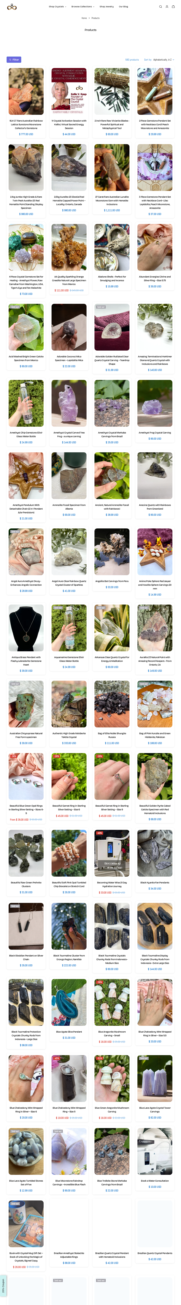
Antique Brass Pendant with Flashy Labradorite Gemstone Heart (26, 661)
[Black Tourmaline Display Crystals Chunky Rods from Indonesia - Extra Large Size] (154, 926)
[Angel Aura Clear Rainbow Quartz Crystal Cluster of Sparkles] (69, 551)
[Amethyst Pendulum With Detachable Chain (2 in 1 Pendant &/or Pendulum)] (26, 475)
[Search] (160, 6)
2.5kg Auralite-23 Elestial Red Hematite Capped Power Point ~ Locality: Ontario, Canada (69, 200)
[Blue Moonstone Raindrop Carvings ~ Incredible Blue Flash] (69, 1151)
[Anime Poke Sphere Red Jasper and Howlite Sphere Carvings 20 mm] (154, 551)
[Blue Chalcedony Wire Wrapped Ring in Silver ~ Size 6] (26, 1078)
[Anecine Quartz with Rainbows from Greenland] (154, 475)
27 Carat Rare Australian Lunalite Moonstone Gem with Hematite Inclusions (112, 200)
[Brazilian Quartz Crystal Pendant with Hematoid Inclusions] (111, 1223)
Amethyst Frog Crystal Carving (155, 432)
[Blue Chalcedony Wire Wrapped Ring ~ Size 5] (69, 1078)
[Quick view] (39, 75)
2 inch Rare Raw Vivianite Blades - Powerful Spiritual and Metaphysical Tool (112, 124)
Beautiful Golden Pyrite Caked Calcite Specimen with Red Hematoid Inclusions (154, 809)
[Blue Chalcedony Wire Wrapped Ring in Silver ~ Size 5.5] (154, 1002)
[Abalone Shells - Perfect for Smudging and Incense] (111, 247)
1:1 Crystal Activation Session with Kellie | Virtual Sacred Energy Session (69, 124)
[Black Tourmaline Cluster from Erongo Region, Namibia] (69, 926)
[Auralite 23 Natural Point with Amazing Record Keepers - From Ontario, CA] (154, 628)
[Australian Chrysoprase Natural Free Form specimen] (26, 704)
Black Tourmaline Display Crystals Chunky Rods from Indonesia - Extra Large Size (154, 959)
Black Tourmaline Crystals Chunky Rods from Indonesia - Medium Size (112, 959)
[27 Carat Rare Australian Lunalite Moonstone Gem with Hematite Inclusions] (111, 167)
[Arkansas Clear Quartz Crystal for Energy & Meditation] (111, 628)
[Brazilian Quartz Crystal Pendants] (154, 1223)
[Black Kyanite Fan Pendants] (154, 853)
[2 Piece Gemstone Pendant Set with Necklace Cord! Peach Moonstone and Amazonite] (154, 91)
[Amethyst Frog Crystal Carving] (154, 403)
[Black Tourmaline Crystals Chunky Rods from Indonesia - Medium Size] (111, 926)
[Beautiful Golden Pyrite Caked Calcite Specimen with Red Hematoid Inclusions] (154, 776)
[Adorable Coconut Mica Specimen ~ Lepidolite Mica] (69, 327)
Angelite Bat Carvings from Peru (112, 581)
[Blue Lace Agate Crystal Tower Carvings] (154, 1078)
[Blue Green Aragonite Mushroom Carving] (111, 1078)
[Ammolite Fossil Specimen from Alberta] (69, 475)
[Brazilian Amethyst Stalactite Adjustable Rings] (69, 1223)
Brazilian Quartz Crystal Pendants (155, 1253)
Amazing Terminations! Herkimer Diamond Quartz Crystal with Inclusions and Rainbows (155, 360)
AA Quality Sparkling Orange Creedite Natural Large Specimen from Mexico (69, 280)
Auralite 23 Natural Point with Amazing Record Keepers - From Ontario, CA (154, 661)
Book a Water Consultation (155, 1180)
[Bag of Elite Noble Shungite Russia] (111, 704)
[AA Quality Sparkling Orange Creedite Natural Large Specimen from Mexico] (69, 247)
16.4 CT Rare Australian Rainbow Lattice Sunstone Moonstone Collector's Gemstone (26, 124)
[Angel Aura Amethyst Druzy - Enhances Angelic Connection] (26, 551)
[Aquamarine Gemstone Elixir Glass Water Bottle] (69, 628)
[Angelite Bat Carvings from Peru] (111, 551)
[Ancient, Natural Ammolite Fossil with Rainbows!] (111, 475)
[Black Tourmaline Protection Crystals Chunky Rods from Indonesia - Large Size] (26, 1002)
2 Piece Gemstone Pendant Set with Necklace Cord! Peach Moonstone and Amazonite (155, 124)
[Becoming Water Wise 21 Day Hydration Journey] (111, 853)
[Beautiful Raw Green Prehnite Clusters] (26, 853)
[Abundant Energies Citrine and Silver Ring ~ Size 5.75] (154, 247)
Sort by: (148, 59)
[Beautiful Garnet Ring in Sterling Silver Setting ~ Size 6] (69, 776)
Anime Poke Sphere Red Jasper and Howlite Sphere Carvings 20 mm (154, 585)
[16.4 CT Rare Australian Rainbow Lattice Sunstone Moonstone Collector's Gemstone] (26, 91)
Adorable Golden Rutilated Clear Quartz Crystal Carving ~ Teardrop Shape (111, 360)
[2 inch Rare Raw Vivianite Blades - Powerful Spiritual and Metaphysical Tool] (111, 91)
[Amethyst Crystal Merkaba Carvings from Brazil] (111, 403)
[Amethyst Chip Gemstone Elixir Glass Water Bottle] (26, 403)
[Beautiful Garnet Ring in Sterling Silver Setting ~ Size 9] (111, 776)
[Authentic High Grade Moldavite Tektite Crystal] (69, 704)
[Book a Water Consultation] (154, 1151)
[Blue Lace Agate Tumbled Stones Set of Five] (26, 1151)
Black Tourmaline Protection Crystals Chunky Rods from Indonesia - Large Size (26, 1035)
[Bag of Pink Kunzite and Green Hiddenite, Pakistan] (154, 704)
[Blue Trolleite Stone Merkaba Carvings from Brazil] (111, 1151)
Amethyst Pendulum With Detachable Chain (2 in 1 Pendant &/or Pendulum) (26, 509)
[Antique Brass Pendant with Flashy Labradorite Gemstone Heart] (26, 628)
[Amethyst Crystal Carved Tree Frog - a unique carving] (69, 403)
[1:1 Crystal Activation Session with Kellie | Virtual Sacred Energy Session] (69, 91)
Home (84, 18)
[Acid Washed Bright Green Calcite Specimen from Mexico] (26, 327)
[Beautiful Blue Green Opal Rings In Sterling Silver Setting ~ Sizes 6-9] (26, 776)
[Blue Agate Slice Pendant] (69, 1002)
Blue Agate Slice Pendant (69, 1031)
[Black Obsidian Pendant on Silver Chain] (26, 926)
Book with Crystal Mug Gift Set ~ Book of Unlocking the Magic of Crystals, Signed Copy (26, 1257)
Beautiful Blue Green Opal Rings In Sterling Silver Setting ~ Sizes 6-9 (26, 809)
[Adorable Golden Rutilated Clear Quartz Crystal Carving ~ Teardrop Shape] (111, 327)
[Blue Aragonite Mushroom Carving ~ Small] (111, 1002)
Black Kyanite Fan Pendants (154, 882)
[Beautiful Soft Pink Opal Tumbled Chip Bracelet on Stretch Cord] (69, 853)
